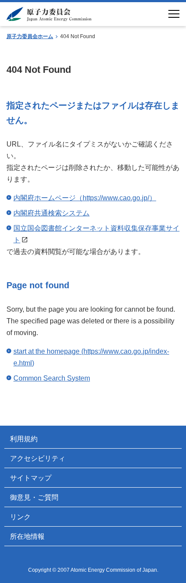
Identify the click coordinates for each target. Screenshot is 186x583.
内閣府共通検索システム (51, 213)
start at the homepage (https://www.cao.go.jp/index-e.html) (91, 357)
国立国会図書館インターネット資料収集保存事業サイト (96, 234)
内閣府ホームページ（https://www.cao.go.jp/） (84, 198)
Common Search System (51, 378)
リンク (20, 517)
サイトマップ (30, 478)
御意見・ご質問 (34, 497)
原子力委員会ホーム (29, 36)
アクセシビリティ (37, 458)
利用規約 (24, 439)
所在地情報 (27, 536)
